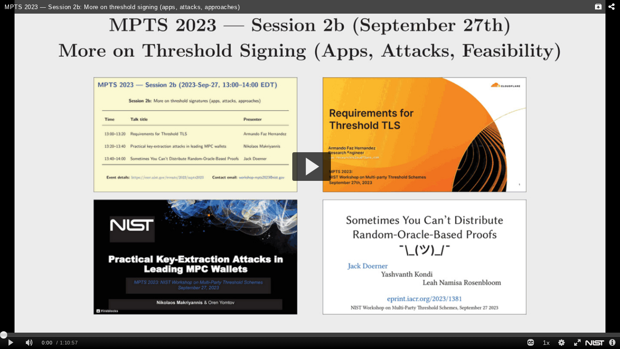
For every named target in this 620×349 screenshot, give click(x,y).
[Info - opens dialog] (612, 343)
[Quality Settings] (561, 343)
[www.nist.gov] (595, 343)
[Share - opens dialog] (611, 7)
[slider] (310, 334)
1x (546, 342)
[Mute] (29, 343)
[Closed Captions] (530, 343)
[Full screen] (577, 343)
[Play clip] (10, 343)
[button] (311, 166)
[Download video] (598, 7)
